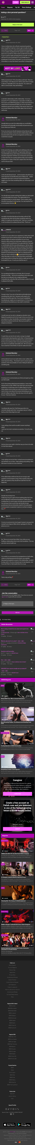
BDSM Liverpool (12, 1013)
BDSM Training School (12, 1084)
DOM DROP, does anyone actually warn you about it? (13, 668)
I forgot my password (12, 987)
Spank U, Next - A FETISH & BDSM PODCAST (12, 1112)
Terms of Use (12, 970)
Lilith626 (8, 229)
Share (18, 612)
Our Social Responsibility (12, 994)
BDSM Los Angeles (12, 1039)
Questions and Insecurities (7, 651)
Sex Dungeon (12, 1072)
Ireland (15, 1003)
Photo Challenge (26, 7)
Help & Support (12, 965)
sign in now (5, 597)
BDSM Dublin (12, 1023)
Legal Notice (12, 972)
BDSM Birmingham (12, 1008)
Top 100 (17, 7)
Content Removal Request (12, 982)
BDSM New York (12, 1036)
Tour (9, 967)
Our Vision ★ (16, 989)
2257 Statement (12, 984)
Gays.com (12, 1093)
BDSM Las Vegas (12, 1041)
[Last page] (32, 30)
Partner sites (12, 1091)
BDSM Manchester (12, 1010)
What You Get (8, 989)
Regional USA (12, 1034)
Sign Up (17, 829)
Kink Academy (16, 19)
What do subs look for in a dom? (9, 641)
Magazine (10, 7)
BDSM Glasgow (12, 1015)
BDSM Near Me (12, 1082)
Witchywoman (6, 632)
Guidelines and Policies (12, 977)
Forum (3, 7)
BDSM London (12, 1005)
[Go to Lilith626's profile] (3, 231)
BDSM (12, 1067)
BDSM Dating (12, 1079)
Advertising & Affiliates (12, 992)
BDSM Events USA (12, 1058)
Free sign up (25, 2)
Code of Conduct (12, 979)
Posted (13, 42)
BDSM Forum (15, 653)
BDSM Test (12, 1075)
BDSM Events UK (12, 1027)
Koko (12, 1098)
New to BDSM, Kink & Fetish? (19, 662)
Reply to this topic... (9, 603)
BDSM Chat (12, 1077)
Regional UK (10, 1003)
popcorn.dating (12, 1096)
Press (12, 997)
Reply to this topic (17, 24)
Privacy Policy (12, 975)
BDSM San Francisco (12, 1044)
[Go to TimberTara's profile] (32, 641)
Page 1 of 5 (17, 30)
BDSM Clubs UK (12, 1025)
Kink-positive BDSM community (23, 1131)
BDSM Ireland (12, 1020)
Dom (2, 660)
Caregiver (17, 793)
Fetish (12, 1070)
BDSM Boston (12, 1046)
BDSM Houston (12, 1049)
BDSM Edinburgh (12, 1018)
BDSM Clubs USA (12, 1056)
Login (15, 2)
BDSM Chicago (12, 1051)
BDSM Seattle (12, 1053)
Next (29, 30)
